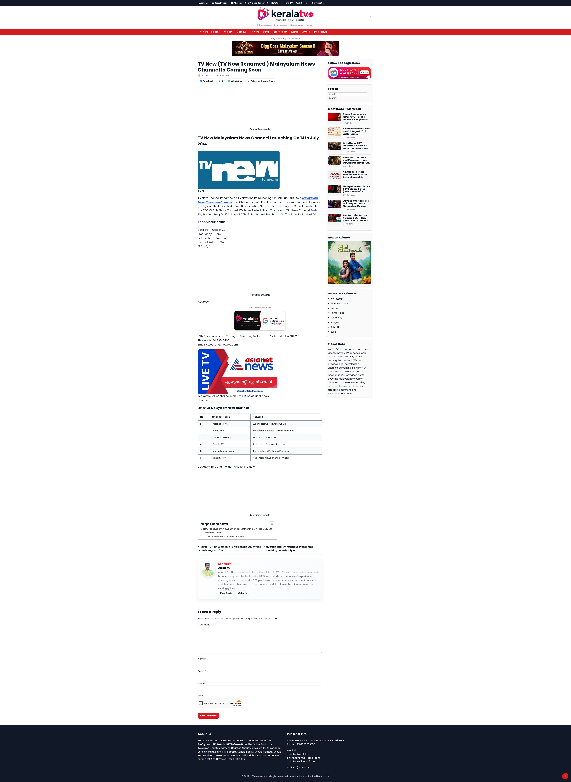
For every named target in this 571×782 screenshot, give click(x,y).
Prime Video (338, 313)
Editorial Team (219, 2)
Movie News (320, 31)
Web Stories (302, 2)
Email (202, 671)
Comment (205, 624)
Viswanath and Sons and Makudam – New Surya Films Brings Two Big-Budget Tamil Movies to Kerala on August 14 (356, 160)
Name (202, 659)
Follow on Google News (263, 81)
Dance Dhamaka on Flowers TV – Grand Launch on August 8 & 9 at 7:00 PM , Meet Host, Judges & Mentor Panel (356, 117)
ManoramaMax (339, 303)
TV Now (225, 75)
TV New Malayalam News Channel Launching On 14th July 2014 (236, 529)
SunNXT (335, 327)
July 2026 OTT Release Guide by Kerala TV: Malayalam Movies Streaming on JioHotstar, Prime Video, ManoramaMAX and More (357, 204)
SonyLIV (335, 322)
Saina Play (336, 317)
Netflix (334, 308)
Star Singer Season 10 (256, 2)
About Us (203, 2)
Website (242, 593)
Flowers (254, 31)
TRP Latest (236, 2)
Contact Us (318, 2)
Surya (266, 31)
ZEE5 (333, 331)
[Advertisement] (260, 106)
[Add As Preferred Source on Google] (260, 321)
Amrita (306, 31)
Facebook (208, 81)
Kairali (294, 31)
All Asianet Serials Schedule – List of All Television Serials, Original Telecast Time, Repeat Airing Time (356, 175)
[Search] (370, 17)
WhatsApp (237, 81)
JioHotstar (337, 298)
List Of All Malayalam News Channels (225, 536)
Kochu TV (288, 2)
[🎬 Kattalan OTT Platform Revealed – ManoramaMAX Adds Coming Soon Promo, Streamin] (334, 147)
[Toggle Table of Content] (271, 523)
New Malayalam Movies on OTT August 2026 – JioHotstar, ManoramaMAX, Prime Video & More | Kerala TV (357, 131)
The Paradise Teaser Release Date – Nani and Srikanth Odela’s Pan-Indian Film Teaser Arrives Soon (356, 218)
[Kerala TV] (285, 17)
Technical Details (213, 532)
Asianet (228, 31)
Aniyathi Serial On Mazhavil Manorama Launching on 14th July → (288, 548)
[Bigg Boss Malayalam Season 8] (285, 48)
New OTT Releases (210, 31)
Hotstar (275, 2)
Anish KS (224, 568)
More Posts (226, 593)
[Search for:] (347, 94)
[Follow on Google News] (349, 73)
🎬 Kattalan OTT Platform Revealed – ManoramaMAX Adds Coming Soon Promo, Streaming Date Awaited (355, 146)
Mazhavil (241, 31)
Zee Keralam (280, 31)
